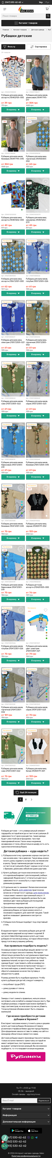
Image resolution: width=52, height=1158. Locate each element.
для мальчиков (41, 893)
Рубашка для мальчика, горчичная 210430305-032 (36, 158)
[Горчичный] (46, 263)
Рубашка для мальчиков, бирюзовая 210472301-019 (12, 587)
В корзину (11, 110)
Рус (47, 2)
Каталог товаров (28, 23)
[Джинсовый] (22, 149)
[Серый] (46, 265)
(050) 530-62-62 (16, 1141)
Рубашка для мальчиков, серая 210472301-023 (37, 708)
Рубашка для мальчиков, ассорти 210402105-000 (12, 96)
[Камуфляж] (22, 210)
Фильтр (11, 47)
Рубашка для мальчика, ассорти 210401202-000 (12, 218)
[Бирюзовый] (46, 143)
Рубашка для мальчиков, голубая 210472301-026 (12, 647)
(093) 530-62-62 (16, 1145)
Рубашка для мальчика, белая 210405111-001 (36, 769)
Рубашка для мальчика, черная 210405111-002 (36, 525)
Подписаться (44, 1101)
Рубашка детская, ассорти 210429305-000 (37, 586)
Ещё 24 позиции (28, 792)
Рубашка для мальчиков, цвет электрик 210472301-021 (37, 648)
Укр (41, 2)
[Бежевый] (46, 87)
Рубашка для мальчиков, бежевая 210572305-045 (37, 463)
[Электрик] (46, 271)
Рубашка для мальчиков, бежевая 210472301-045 (12, 525)
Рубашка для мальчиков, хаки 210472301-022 (12, 769)
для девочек (25, 890)
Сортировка (41, 47)
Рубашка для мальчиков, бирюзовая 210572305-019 (12, 464)
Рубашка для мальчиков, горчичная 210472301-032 (12, 709)
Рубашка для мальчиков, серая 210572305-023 (37, 402)
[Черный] (46, 761)
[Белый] (46, 516)
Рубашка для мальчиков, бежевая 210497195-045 (12, 157)
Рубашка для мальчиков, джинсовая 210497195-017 (37, 97)
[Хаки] (46, 149)
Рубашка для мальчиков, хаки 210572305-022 (12, 402)
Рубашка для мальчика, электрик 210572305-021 (13, 341)
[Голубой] (46, 146)
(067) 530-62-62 (16, 1137)
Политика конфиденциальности (26, 1156)
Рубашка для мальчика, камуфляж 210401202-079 (36, 220)
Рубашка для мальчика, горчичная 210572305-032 (36, 342)
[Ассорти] (46, 210)
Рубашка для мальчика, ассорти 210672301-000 (12, 280)
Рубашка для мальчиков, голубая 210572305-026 (37, 280)
